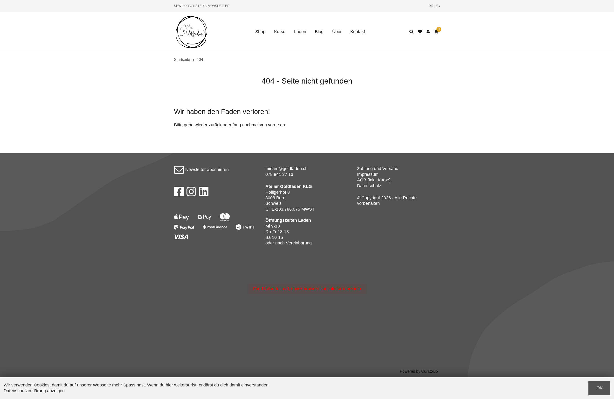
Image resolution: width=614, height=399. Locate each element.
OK (599, 387)
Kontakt (357, 31)
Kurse (279, 31)
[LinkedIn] (204, 193)
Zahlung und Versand (377, 168)
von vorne (269, 124)
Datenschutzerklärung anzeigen (34, 390)
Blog (319, 31)
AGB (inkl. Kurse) (374, 180)
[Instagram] (191, 193)
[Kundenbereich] (428, 32)
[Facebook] (179, 193)
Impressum (368, 174)
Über (337, 31)
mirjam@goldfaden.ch (286, 168)
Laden (300, 31)
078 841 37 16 (279, 174)
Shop (260, 31)
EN (438, 6)
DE (430, 6)
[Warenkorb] (436, 32)
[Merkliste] (420, 32)
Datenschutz (369, 185)
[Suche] (411, 32)
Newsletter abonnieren (206, 169)
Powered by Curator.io (419, 371)
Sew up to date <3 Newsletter (202, 6)
